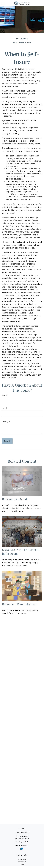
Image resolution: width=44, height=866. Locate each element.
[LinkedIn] (21, 849)
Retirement (22, 859)
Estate (22, 864)
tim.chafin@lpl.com (22, 845)
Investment (22, 862)
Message (6, 421)
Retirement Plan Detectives (19, 604)
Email (4, 408)
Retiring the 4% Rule (15, 499)
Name (4, 395)
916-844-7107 (24, 832)
